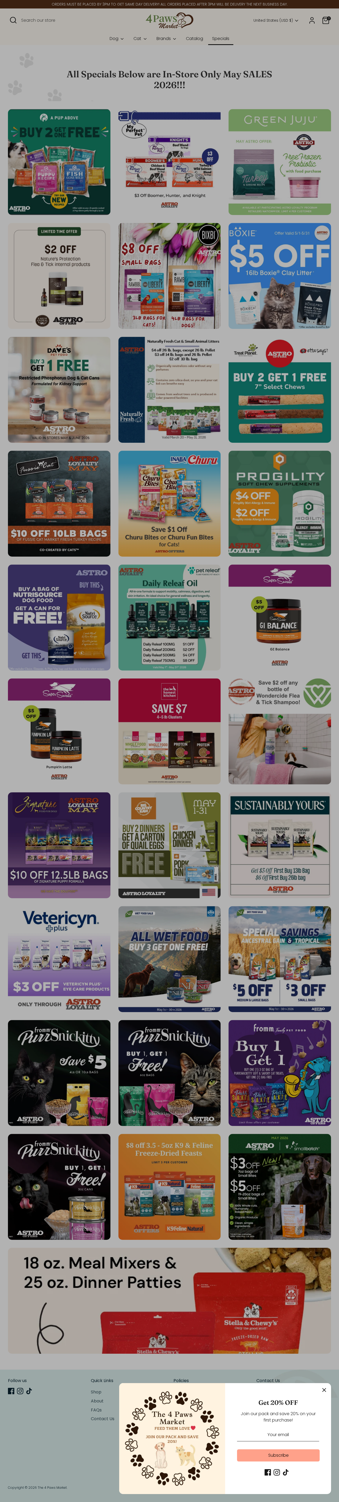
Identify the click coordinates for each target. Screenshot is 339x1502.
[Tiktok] (286, 1472)
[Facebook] (268, 1472)
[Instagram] (277, 1472)
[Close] (324, 1390)
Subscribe (278, 1455)
